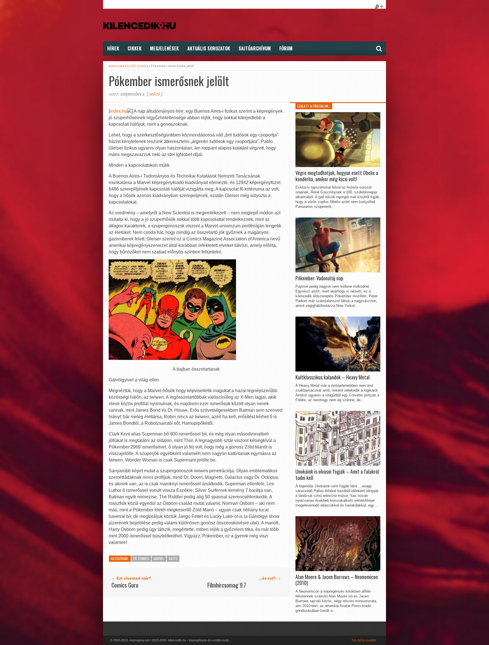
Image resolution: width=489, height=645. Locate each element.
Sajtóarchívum (255, 48)
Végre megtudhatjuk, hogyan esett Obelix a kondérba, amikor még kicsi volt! (336, 176)
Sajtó (173, 558)
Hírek (113, 48)
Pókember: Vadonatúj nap (319, 278)
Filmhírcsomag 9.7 (226, 585)
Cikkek (134, 48)
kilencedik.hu (119, 66)
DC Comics (140, 66)
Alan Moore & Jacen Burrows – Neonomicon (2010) (336, 580)
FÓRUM (286, 48)
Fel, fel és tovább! (364, 640)
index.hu (118, 111)
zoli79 (154, 94)
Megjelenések (164, 48)
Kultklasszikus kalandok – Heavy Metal (332, 377)
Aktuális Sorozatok (208, 48)
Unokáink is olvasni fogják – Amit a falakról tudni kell (337, 475)
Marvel (159, 558)
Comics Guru (124, 585)
